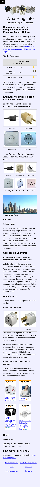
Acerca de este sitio (11, 463)
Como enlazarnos (11, 471)
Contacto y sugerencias (28, 463)
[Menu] (2, 2)
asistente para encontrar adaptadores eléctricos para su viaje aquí (19, 49)
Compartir (28, 471)
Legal (11, 467)
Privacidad (28, 467)
